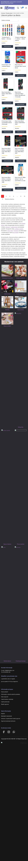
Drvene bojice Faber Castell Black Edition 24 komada (7, 122)
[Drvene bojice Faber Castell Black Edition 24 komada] (7, 113)
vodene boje (14, 227)
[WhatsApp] (13, 731)
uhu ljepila (15, 232)
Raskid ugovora (5, 704)
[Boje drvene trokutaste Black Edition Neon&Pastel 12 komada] (20, 84)
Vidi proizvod (7, 46)
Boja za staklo (7, 326)
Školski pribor (9, 13)
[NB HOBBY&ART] (9, 8)
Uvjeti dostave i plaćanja (7, 699)
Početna (3, 13)
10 (24, 196)
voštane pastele (19, 229)
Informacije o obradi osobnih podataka (10, 694)
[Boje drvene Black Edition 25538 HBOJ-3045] (20, 113)
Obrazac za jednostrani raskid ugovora (10, 718)
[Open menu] (1, 8)
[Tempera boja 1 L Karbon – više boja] (7, 29)
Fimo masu (10, 230)
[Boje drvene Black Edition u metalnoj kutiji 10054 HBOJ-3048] (7, 170)
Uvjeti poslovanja (5, 701)
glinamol (16, 230)
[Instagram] (8, 731)
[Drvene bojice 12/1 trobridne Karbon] (7, 57)
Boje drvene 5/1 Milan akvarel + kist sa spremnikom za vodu (20, 179)
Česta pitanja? (4, 691)
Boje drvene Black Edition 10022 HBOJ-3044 (7, 93)
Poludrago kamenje (20, 661)
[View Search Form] (18, 8)
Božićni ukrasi (7, 661)
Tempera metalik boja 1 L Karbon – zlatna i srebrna (20, 39)
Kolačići (3, 713)
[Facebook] (3, 731)
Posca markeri (20, 544)
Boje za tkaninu (7, 544)
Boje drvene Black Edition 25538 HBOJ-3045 (20, 122)
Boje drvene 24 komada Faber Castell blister (20, 66)
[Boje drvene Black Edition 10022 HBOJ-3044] (7, 84)
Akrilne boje (7, 294)
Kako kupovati (4, 696)
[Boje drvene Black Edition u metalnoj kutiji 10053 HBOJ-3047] (20, 141)
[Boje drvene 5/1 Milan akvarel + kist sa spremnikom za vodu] (20, 170)
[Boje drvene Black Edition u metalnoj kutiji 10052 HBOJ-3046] (7, 141)
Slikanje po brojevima (7, 278)
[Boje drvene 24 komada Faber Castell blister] (20, 57)
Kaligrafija (20, 427)
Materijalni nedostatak (6, 716)
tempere (7, 227)
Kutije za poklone (20, 278)
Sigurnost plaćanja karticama (8, 721)
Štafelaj (7, 309)
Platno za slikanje (20, 294)
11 (2, 199)
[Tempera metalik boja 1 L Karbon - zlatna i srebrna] (20, 29)
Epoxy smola (21, 309)
